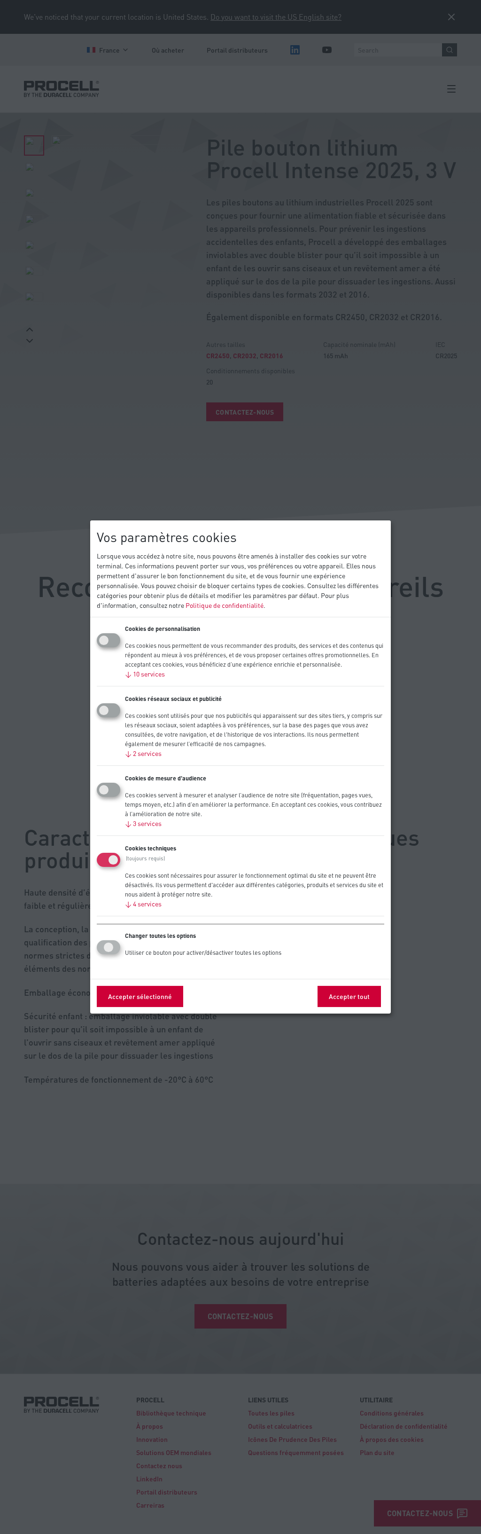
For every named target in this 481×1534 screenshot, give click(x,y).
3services (143, 823)
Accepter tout (349, 996)
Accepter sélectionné (140, 996)
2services (143, 753)
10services (145, 673)
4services (143, 903)
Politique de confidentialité (225, 605)
